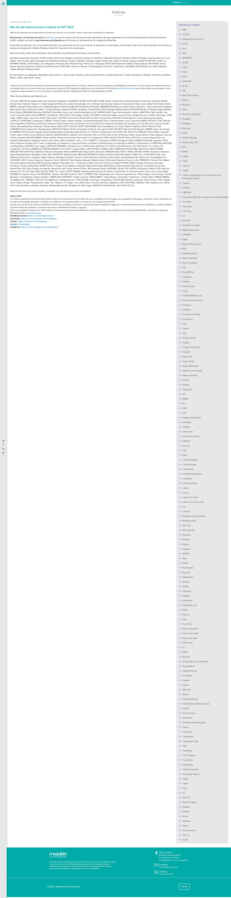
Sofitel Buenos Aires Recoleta (195, 704)
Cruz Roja (186, 202)
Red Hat (186, 657)
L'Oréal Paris (188, 469)
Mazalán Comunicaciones (193, 516)
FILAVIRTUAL (188, 272)
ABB (184, 30)
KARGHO (186, 441)
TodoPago (187, 751)
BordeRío (186, 119)
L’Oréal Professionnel (192, 474)
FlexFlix (185, 282)
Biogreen (186, 105)
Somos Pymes (188, 713)
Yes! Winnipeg (188, 830)
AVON (185, 86)
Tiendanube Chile (190, 741)
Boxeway (186, 128)
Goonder (186, 352)
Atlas (184, 77)
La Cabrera (187, 479)
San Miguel (187, 676)
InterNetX (186, 422)
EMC (184, 249)
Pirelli (184, 610)
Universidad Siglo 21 (191, 774)
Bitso (184, 109)
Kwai (184, 455)
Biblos (185, 100)
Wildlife (186, 812)
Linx (184, 507)
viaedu (185, 783)
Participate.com (189, 605)
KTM (184, 450)
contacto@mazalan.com (168, 867)
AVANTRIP (186, 81)
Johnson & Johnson (191, 436)
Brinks (185, 133)
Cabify (185, 156)
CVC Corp (186, 211)
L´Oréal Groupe (189, 464)
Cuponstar (187, 206)
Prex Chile (187, 624)
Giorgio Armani (189, 338)
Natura (185, 544)
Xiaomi (185, 826)
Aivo (184, 48)
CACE (28, 22)
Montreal (186, 535)
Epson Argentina (189, 258)
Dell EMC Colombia (191, 225)
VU (183, 793)
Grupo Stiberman (190, 366)
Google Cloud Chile (191, 347)
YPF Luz (186, 835)
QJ (183, 647)
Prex (184, 619)
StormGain (187, 718)
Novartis (186, 572)
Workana (186, 821)
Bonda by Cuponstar (191, 114)
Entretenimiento (189, 253)
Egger (185, 239)
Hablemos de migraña (192, 371)
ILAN (184, 408)
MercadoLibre (188, 530)
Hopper (185, 385)
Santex (185, 685)
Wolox (185, 816)
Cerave (185, 183)
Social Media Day (190, 699)
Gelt (184, 333)
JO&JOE (186, 427)
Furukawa (186, 305)
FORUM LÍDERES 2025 (192, 296)
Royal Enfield (188, 666)
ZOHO (185, 840)
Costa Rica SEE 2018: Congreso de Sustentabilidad (205, 197)
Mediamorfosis (189, 521)
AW (184, 91)
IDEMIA (185, 399)
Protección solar (189, 638)
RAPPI (185, 652)
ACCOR (185, 34)
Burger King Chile (190, 142)
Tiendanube (187, 737)
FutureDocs (187, 319)
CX (183, 216)
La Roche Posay (189, 483)
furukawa (186, 310)
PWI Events (187, 643)
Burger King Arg (189, 138)
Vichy (184, 788)
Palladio (186, 596)
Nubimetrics (187, 577)
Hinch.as (186, 380)
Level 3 (185, 493)
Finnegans (187, 277)
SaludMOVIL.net (189, 671)
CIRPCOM (186, 192)
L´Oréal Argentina (190, 460)
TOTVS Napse (188, 755)
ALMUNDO (187, 58)
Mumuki (185, 540)
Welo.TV (186, 798)
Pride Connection (190, 629)
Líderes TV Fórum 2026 (193, 502)
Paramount (187, 601)
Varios (185, 779)
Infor (184, 413)
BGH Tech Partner (190, 95)
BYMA (185, 152)
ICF (183, 394)
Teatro (185, 727)
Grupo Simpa (188, 361)
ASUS (184, 72)
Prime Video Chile (190, 633)
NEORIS (185, 554)
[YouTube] (3, 452)
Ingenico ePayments (191, 418)
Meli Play (186, 525)
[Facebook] (3, 445)
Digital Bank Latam (190, 230)
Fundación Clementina (192, 300)
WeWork (186, 807)
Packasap (186, 591)
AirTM (185, 44)
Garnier (185, 328)
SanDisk (185, 680)
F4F (184, 267)
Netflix (185, 563)
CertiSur (186, 188)
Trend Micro (187, 760)
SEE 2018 (186, 690)
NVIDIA (185, 586)
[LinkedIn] (3, 448)
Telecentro (187, 732)
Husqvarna (187, 389)
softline (185, 708)
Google (185, 343)
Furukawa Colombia (191, 314)
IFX (183, 403)
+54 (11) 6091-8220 (166, 874)
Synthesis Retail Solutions (194, 722)
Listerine (186, 511)
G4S (184, 324)
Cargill (185, 170)
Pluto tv (186, 615)
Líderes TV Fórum (190, 497)
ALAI (184, 53)
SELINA (185, 694)
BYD (184, 147)
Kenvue (185, 446)
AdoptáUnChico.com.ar (192, 39)
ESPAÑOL (177, 3)
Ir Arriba (184, 887)
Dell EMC (186, 221)
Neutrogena (187, 568)
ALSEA (185, 63)
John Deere (187, 432)
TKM (184, 746)
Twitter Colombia (190, 769)
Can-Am (186, 166)
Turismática (187, 765)
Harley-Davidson (189, 375)
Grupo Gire (187, 357)
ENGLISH (186, 3)
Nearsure (186, 549)
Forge (185, 291)
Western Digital (189, 802)
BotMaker (186, 124)
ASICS (185, 67)
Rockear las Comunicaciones (195, 661)
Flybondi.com (188, 286)
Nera (184, 558)
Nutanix (185, 582)
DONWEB (186, 235)
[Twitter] (4, 441)
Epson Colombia (189, 263)
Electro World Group (191, 244)
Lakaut (185, 488)
